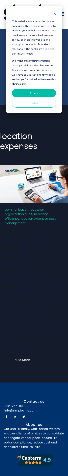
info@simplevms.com (20, 410)
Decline (34, 103)
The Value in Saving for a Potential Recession (23, 249)
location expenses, (34, 218)
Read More (21, 360)
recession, (37, 209)
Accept (34, 93)
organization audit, (19, 214)
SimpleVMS (13, 348)
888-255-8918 (15, 406)
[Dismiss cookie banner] (54, 14)
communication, (17, 209)
